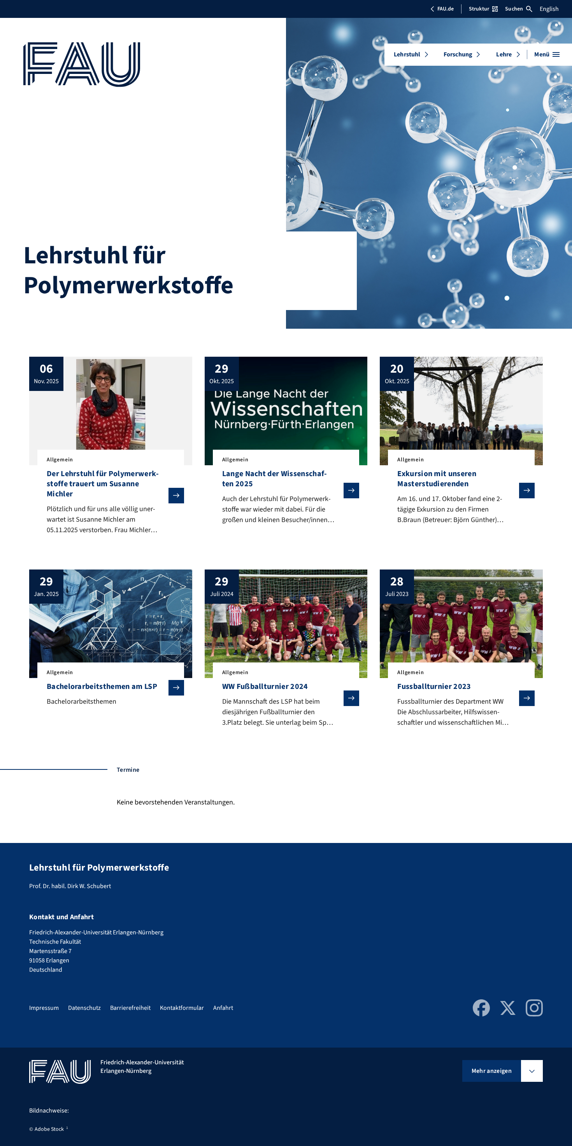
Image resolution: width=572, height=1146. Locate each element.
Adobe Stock (49, 1129)
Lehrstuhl (407, 54)
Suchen (514, 9)
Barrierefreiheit (130, 1008)
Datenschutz (84, 1008)
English (549, 9)
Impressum (44, 1008)
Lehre (504, 54)
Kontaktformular (182, 1008)
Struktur (479, 9)
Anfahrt (223, 1008)
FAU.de (445, 9)
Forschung (458, 54)
